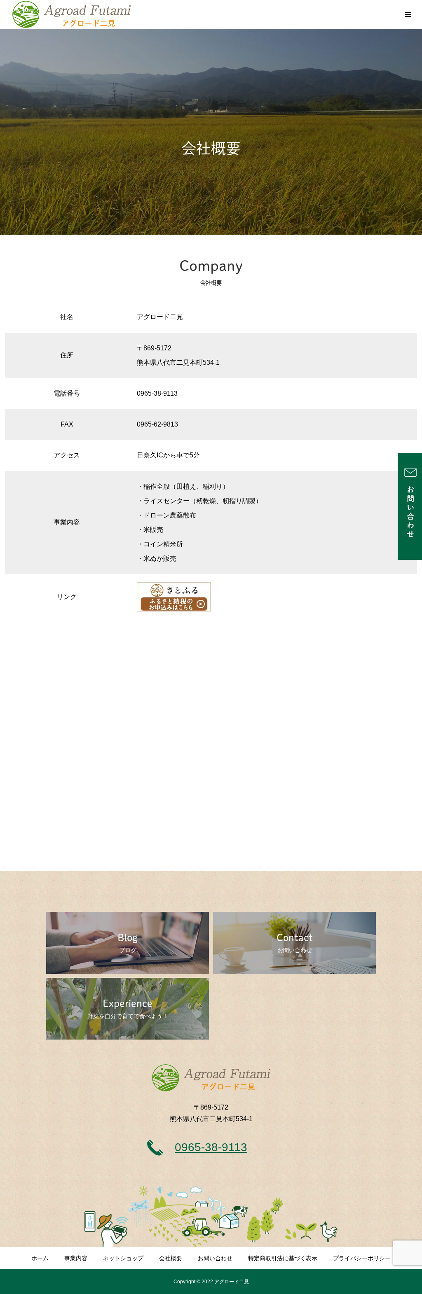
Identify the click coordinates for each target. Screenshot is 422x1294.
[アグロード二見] (71, 14)
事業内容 (75, 1258)
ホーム (40, 1258)
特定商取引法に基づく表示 (282, 1258)
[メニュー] (407, 14)
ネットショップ (123, 1258)
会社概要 (170, 1258)
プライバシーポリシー (362, 1258)
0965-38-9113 (211, 1147)
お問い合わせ (215, 1258)
